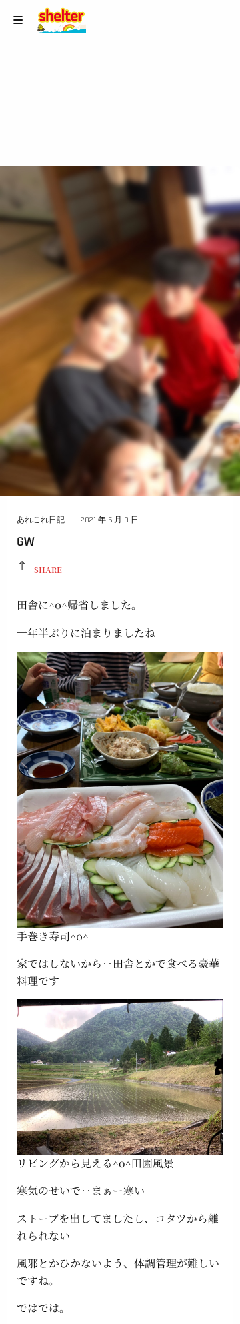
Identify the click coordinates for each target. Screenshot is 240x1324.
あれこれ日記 (41, 520)
